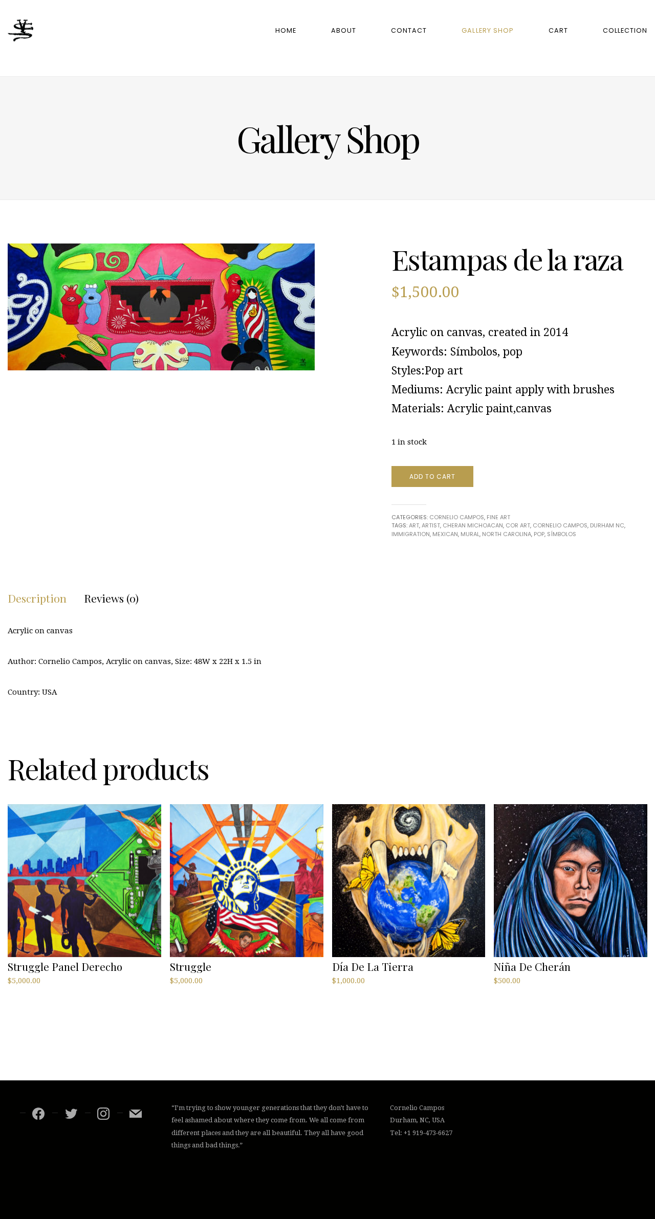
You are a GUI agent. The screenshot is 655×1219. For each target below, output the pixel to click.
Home (285, 30)
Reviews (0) (111, 598)
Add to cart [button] (32, 993)
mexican (445, 534)
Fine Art (498, 517)
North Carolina (506, 534)
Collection (625, 30)
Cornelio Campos (456, 517)
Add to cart (432, 476)
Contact (409, 30)
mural (470, 534)
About (343, 30)
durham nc (607, 525)
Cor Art (518, 525)
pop (539, 534)
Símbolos (561, 534)
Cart (558, 30)
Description (37, 598)
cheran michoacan (473, 525)
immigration (410, 534)
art (414, 525)
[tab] (37, 598)
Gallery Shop (487, 30)
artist (431, 525)
